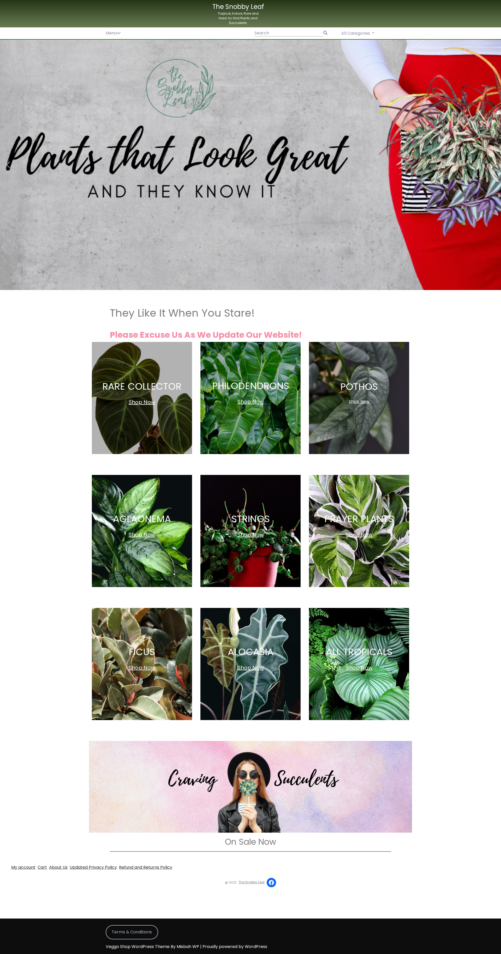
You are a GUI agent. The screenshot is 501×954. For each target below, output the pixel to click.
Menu (111, 33)
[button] (250, 165)
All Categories (356, 33)
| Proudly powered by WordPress (233, 947)
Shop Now (142, 402)
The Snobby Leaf (238, 6)
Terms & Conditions (132, 932)
